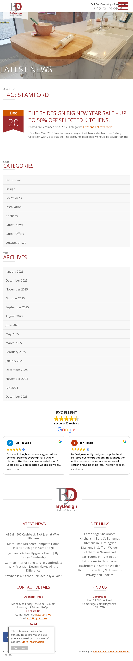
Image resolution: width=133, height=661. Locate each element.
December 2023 (16, 396)
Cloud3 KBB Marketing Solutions (111, 651)
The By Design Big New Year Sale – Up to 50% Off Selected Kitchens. (77, 117)
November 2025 (17, 289)
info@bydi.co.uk (37, 618)
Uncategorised (16, 243)
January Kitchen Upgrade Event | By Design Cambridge (33, 555)
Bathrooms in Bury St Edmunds (100, 570)
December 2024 (16, 370)
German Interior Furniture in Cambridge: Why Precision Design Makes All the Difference (33, 566)
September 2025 (17, 307)
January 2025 (14, 361)
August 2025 (14, 316)
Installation (14, 207)
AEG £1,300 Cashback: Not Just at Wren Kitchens (33, 536)
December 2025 (16, 280)
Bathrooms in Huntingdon (99, 557)
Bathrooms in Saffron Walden (99, 566)
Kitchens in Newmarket (100, 552)
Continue (19, 648)
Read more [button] (13, 469)
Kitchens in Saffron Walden (100, 547)
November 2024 (17, 379)
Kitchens (88, 127)
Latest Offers (103, 127)
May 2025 (12, 334)
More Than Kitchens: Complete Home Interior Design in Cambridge (33, 546)
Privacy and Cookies (100, 575)
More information (33, 642)
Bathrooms (13, 180)
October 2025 (15, 298)
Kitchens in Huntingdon (99, 543)
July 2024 (12, 388)
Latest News (14, 225)
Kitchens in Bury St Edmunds (100, 538)
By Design (15, 10)
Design (10, 189)
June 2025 (12, 325)
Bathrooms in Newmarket (100, 561)
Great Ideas (14, 198)
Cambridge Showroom (99, 534)
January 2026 (14, 271)
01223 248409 (108, 8)
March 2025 (14, 343)
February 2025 (16, 352)
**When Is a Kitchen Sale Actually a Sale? (33, 576)
